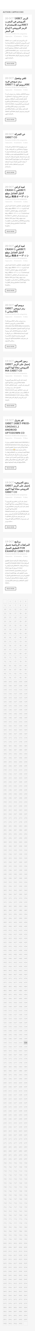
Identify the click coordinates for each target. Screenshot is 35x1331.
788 (20, 1231)
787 (15, 1231)
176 (10, 742)
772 (15, 1219)
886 (10, 1311)
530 (5, 1027)
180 (5, 746)
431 (10, 946)
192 (15, 754)
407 (15, 926)
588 (20, 1071)
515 (5, 1015)
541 (10, 1035)
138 (20, 710)
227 (15, 782)
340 (5, 874)
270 (5, 818)
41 (10, 633)
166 (10, 734)
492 (15, 994)
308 (20, 846)
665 (5, 1135)
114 (25, 690)
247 (15, 798)
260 (5, 810)
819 (25, 1255)
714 (25, 1171)
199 (25, 758)
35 (5, 629)
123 (20, 698)
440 (5, 954)
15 (5, 613)
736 (10, 1191)
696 (10, 1159)
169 (25, 734)
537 (15, 1031)
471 (10, 978)
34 (26, 625)
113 (20, 690)
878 (20, 1303)
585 (5, 1071)
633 (20, 1107)
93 (20, 674)
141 (10, 714)
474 (25, 978)
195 (5, 758)
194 (25, 754)
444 (25, 954)
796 (10, 1239)
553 (20, 1043)
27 (15, 621)
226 (10, 782)
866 (10, 1295)
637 (15, 1111)
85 (5, 670)
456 (10, 966)
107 (15, 686)
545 (5, 1039)
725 (5, 1183)
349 (25, 878)
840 (5, 1275)
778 (20, 1223)
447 (15, 958)
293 (20, 834)
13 (20, 609)
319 (25, 854)
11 (10, 609)
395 (5, 918)
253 (20, 802)
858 (20, 1287)
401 (10, 922)
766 (10, 1215)
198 (20, 758)
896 (10, 1319)
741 (10, 1195)
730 (5, 1187)
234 (25, 786)
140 (5, 714)
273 (20, 818)
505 (5, 1006)
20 (5, 617)
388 (20, 910)
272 (15, 818)
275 (5, 822)
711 (10, 1171)
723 (20, 1179)
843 (20, 1275)
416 (10, 934)
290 (5, 834)
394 (25, 914)
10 (5, 609)
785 (5, 1231)
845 (5, 1279)
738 (20, 1191)
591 (10, 1075)
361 (10, 890)
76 (10, 661)
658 (20, 1127)
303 (20, 842)
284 (25, 826)
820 (5, 1259)
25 (5, 621)
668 (20, 1135)
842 (15, 1275)
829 (25, 1263)
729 (25, 1183)
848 (20, 1279)
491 (10, 994)
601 (10, 1083)
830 (5, 1267)
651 (10, 1123)
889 (25, 1311)
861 (10, 1291)
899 (25, 1319)
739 (25, 1191)
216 (10, 774)
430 (5, 946)
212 (15, 770)
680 (5, 1147)
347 (15, 878)
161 (10, 730)
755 (5, 1207)
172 (15, 738)
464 (25, 970)
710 (5, 1171)
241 (10, 794)
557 (15, 1047)
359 (25, 886)
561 (10, 1051)
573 (20, 1059)
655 (5, 1127)
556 (10, 1047)
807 (15, 1247)
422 (15, 938)
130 (5, 706)
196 (10, 758)
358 (20, 886)
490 (5, 994)
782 (15, 1227)
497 (15, 998)
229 (25, 782)
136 (10, 710)
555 (5, 1047)
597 (15, 1079)
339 (25, 870)
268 (20, 814)
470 (5, 978)
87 (15, 670)
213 (20, 770)
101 (10, 682)
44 (26, 633)
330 (5, 866)
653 (20, 1123)
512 (15, 1010)
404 (25, 922)
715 (5, 1175)
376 (10, 902)
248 (20, 798)
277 (15, 822)
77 (15, 661)
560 (5, 1051)
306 (10, 846)
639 (25, 1111)
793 (20, 1235)
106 (10, 686)
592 (15, 1075)
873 (20, 1299)
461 (10, 970)
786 (10, 1231)
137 (15, 710)
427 (15, 942)
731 (10, 1187)
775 (5, 1223)
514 (25, 1010)
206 (10, 766)
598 (20, 1079)
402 (15, 922)
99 (26, 678)
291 (10, 834)
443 (20, 954)
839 (25, 1271)
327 (15, 862)
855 (5, 1287)
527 (15, 1023)
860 (5, 1291)
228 (20, 782)
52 (15, 641)
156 (10, 726)
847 (15, 1279)
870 (5, 1299)
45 (5, 637)
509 (25, 1006)
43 (20, 633)
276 (10, 822)
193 (20, 754)
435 (5, 950)
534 (25, 1027)
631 (10, 1107)
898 (20, 1319)
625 (5, 1103)
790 (5, 1235)
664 (25, 1131)
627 (15, 1103)
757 (15, 1207)
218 (20, 774)
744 (25, 1195)
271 (10, 818)
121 (10, 698)
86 (10, 670)
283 (20, 826)
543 (20, 1035)
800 (5, 1243)
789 (25, 1231)
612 (15, 1091)
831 (10, 1267)
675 (5, 1143)
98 (20, 678)
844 (25, 1275)
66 (10, 653)
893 (20, 1315)
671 (10, 1139)
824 (25, 1259)
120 (5, 698)
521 (10, 1019)
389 (25, 910)
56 (10, 645)
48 (20, 637)
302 (15, 842)
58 (20, 645)
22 (15, 617)
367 (15, 894)
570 (5, 1059)
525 (5, 1023)
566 (10, 1055)
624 (25, 1099)
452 (15, 962)
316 (10, 854)
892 (15, 1315)
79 (26, 661)
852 (15, 1283)
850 (5, 1283)
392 (15, 914)
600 (5, 1083)
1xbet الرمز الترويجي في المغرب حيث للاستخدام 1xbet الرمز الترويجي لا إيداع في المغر (16, 24)
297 (15, 838)
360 (5, 890)
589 (25, 1071)
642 (15, 1115)
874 (25, 1299)
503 (20, 1002)
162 (15, 730)
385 (5, 910)
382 (15, 906)
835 (5, 1271)
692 (15, 1155)
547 (15, 1039)
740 (5, 1195)
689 (25, 1151)
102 (15, 682)
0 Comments (18, 36)
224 (25, 778)
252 (15, 802)
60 (5, 649)
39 (26, 629)
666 (10, 1135)
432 (15, 946)
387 (15, 910)
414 (25, 930)
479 (25, 982)
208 (20, 766)
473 (20, 978)
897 (15, 1319)
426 (10, 942)
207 (15, 766)
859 (25, 1287)
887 (15, 1311)
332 (15, 866)
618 (20, 1095)
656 (10, 1127)
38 (20, 629)
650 (5, 1123)
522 (15, 1019)
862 (15, 1291)
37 (15, 629)
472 (15, 978)
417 (15, 934)
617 (15, 1095)
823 (20, 1259)
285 (5, 830)
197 (15, 758)
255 (5, 806)
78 (20, 661)
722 (15, 1179)
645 (5, 1119)
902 (15, 1323)
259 (25, 806)
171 (10, 738)
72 (15, 657)
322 (15, 858)
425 (5, 942)
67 (15, 653)
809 (25, 1247)
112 (15, 690)
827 (15, 1263)
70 (5, 657)
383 (20, 906)
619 (25, 1095)
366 (10, 894)
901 (10, 1323)
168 (20, 734)
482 (15, 986)
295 (5, 838)
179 (25, 742)
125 (5, 702)
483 (20, 986)
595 (5, 1079)
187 (15, 750)
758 (20, 1207)
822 (15, 1259)
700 (5, 1163)
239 (25, 790)
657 (15, 1127)
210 (5, 770)
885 (5, 1311)
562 (15, 1051)
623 (20, 1099)
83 (20, 665)
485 (5, 990)
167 (15, 734)
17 (15, 613)
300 (5, 842)
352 (15, 882)
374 (25, 898)
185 (5, 750)
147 (15, 718)
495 (5, 998)
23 (20, 617)
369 (25, 894)
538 (20, 1031)
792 (15, 1235)
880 (5, 1307)
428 (20, 942)
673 (20, 1139)
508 (20, 1006)
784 (25, 1227)
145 (5, 718)
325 (5, 862)
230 (5, 786)
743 (20, 1195)
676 (10, 1143)
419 (25, 934)
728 (20, 1183)
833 (20, 1267)
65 (5, 653)
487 (15, 990)
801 (10, 1243)
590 (5, 1075)
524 (25, 1019)
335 (5, 870)
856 (10, 1287)
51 (10, 641)
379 (25, 902)
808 (20, 1247)
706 (10, 1167)
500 (5, 1002)
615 (5, 1095)
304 (25, 842)
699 (25, 1159)
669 (25, 1135)
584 (25, 1067)
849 (25, 1279)
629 (25, 1103)
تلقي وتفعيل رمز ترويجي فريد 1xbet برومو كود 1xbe (17, 81)
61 (10, 649)
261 (10, 810)
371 (10, 898)
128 (20, 702)
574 (25, 1059)
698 (20, 1159)
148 (20, 718)
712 (15, 1171)
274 (25, 818)
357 (15, 886)
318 (20, 854)
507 (15, 1006)
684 (25, 1147)
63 (20, 649)
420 (5, 938)
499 (25, 998)
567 (15, 1055)
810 (5, 1251)
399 (25, 918)
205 (5, 766)
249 (25, 798)
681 (10, 1147)
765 (5, 1215)
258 (20, 806)
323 (20, 858)
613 (20, 1091)
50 (5, 641)
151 (10, 722)
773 (20, 1219)
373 (20, 898)
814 (25, 1251)
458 (20, 966)
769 (25, 1215)
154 (25, 722)
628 (20, 1103)
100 (5, 682)
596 (10, 1079)
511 (10, 1010)
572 (15, 1059)
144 (25, 714)
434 (25, 946)
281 (10, 826)
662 (15, 1131)
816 (10, 1255)
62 (15, 649)
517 (15, 1015)
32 (15, 625)
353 (20, 882)
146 (10, 718)
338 (20, 870)
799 (25, 1239)
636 (10, 1111)
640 (5, 1115)
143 (20, 714)
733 (20, 1187)
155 (5, 726)
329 (25, 862)
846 (10, 1279)
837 (15, 1271)
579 (25, 1063)
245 (5, 798)
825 (5, 1263)
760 (5, 1211)
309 (25, 846)
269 (25, 814)
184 (25, 746)
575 (5, 1063)
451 (10, 962)
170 (5, 738)
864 (25, 1291)
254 (25, 802)
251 (10, 802)
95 (5, 678)
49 (26, 637)
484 (25, 986)
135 (5, 710)
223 (20, 778)
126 (10, 702)
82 (15, 665)
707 (15, 1167)
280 (5, 826)
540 (5, 1035)
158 (20, 726)
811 (10, 1251)
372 (15, 898)
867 (15, 1295)
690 (5, 1155)
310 (5, 850)
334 (25, 866)
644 (25, 1115)
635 (5, 1111)
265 (5, 814)
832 (15, 1267)
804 (25, 1243)
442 (15, 954)
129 (25, 702)
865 (5, 1295)
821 (10, 1259)
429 (25, 942)
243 (20, 794)
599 (25, 1079)
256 (10, 806)
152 (15, 722)
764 (25, 1211)
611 (10, 1091)
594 (25, 1075)
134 (25, 706)
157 (15, 726)
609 (25, 1087)
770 (5, 1219)
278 (20, 822)
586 (10, 1071)
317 (15, 854)
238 (20, 790)
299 (25, 838)
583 (20, 1067)
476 (10, 982)
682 (15, 1147)
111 (10, 690)
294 (25, 834)
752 (15, 1203)
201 (10, 762)
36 (10, 629)
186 (10, 750)
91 (10, 674)
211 (10, 770)
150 (5, 722)
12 (15, 609)
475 (5, 982)
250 (5, 802)
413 (20, 930)
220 (5, 778)
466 (10, 974)
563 (20, 1051)
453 (20, 962)
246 (10, 798)
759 (25, 1207)
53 (20, 641)
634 (25, 1107)
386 (10, 910)
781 (10, 1227)
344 (25, 874)
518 (20, 1015)
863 (20, 1291)
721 (10, 1179)
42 (15, 633)
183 (20, 746)
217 (15, 774)
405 (5, 926)
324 (25, 858)
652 (15, 1123)
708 (20, 1167)
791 (10, 1235)
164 (25, 730)
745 (5, 1199)
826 (10, 1263)
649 (25, 1119)
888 (20, 1311)
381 (10, 906)
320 (5, 858)
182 (15, 746)
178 (20, 742)
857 (15, 1287)
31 (10, 625)
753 (20, 1203)
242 (15, 794)
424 (25, 938)
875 (5, 1303)
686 (10, 1151)
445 (5, 958)
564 (25, 1051)
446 (10, 958)
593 (20, 1075)
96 (10, 678)
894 (25, 1315)
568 (20, 1055)
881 (10, 1307)
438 (20, 950)
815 (5, 1255)
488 (20, 990)
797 (15, 1239)
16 (10, 613)
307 (15, 846)
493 (20, 994)
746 (10, 1199)
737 (15, 1191)
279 (25, 822)
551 (10, 1043)
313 (20, 850)
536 (10, 1031)
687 (15, 1151)
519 (25, 1015)
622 (15, 1099)
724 (25, 1179)
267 (15, 814)
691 (10, 1155)
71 (10, 657)
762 (15, 1211)
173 (20, 738)
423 (20, 938)
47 (15, 637)
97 (15, 678)
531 (10, 1027)
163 (20, 730)
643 (20, 1115)
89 (26, 670)
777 (15, 1223)
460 (5, 970)
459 (25, 966)
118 (20, 694)
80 (5, 665)
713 (20, 1171)
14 (26, 609)
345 (5, 878)
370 (5, 898)
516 (10, 1015)
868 (20, 1295)
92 (15, 674)
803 (20, 1243)
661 (10, 1131)
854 (25, 1283)
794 (25, 1235)
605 (5, 1087)
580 (5, 1067)
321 (10, 858)
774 (25, 1219)
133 (20, 706)
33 (20, 625)
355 (5, 886)
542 (15, 1035)
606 (10, 1087)
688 (20, 1151)
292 (15, 834)
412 (15, 930)
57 (15, 645)
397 (15, 918)
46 (10, 637)
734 (25, 1187)
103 (20, 682)
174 (25, 738)
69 (26, 653)
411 (10, 930)
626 (10, 1103)
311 (10, 850)
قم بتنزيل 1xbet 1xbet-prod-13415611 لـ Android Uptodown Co (17, 426)
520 (5, 1019)
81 (10, 665)
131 (10, 706)
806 (10, 1247)
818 (20, 1255)
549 (25, 1039)
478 (20, 982)
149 (25, 718)
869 (25, 1295)
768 (20, 1215)
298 (20, 838)
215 (5, 774)
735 (5, 1191)
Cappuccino (8, 36)
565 (5, 1055)
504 (25, 1002)
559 (25, 1047)
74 (26, 657)
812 (15, 1251)
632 (15, 1107)
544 (25, 1035)
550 (5, 1043)
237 (15, 790)
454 (25, 962)
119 (25, 694)
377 (15, 902)
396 (10, 918)
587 (15, 1071)
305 (5, 846)
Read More (10, 63)
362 (15, 890)
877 (15, 1303)
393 (20, 914)
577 (15, 1063)
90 (5, 674)
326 (10, 862)
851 (10, 1283)
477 (15, 982)
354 (25, 882)
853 (20, 1283)
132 (15, 706)
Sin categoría (21, 34)
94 (26, 674)
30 (5, 625)
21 (10, 617)
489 (25, 990)
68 (20, 653)
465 (5, 974)
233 (20, 786)
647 (15, 1119)
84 (26, 665)
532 (15, 1027)
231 (10, 786)
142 (15, 714)
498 (20, 998)
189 (25, 750)
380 (5, 906)
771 (10, 1219)
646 (10, 1119)
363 (20, 890)
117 (15, 694)
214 (25, 770)
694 (25, 1155)
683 (20, 1147)
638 (20, 1111)
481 (10, 986)
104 (25, 682)
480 (5, 986)
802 (15, 1243)
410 (5, 930)
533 (20, 1027)
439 (25, 950)
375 (5, 902)
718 (20, 1175)
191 (10, 754)
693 (20, 1155)
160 (5, 730)
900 (5, 1323)
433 (20, 946)
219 (25, 774)
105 (5, 686)
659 (25, 1127)
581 (10, 1067)
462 (15, 970)
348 (20, 878)
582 (15, 1067)
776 (10, 1223)
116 (10, 694)
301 (10, 842)
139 (25, 710)
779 (25, 1223)
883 (20, 1307)
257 (15, 806)
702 (15, 1163)
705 (5, 1167)
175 (5, 742)
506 (10, 1006)
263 (20, 810)
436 (10, 950)
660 (5, 1131)
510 (5, 1010)
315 (5, 854)
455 (5, 966)
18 (20, 613)
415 (5, 934)
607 (15, 1087)
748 (20, 1199)
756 (10, 1207)
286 (10, 830)
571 (10, 1059)
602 (15, 1083)
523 (20, 1019)
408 (20, 926)
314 (25, 850)
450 (5, 962)
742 (15, 1195)
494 (25, 994)
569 (25, 1055)
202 (15, 762)
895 (5, 1319)
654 (25, 1123)
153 (20, 722)
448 (20, 958)
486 (10, 990)
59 (26, 645)
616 (10, 1095)
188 (20, 750)
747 (15, 1199)
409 (25, 926)
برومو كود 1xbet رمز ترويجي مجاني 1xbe (15, 308)
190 (5, 754)
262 (15, 810)
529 (25, 1023)
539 (25, 1031)
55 (5, 645)
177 (15, 742)
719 (25, 1175)
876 (10, 1303)
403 (20, 922)
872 (15, 1299)
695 (5, 1159)
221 (10, 778)
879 (25, 1303)
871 (10, 1299)
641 (10, 1115)
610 (5, 1091)
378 (20, 902)
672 (15, 1139)
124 (25, 698)
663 (20, 1131)
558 (20, 1047)
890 (5, 1315)
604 (25, 1083)
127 (15, 702)
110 (5, 690)
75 (5, 661)
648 (20, 1119)
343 (20, 874)
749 (25, 1199)
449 (25, 958)
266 (10, 814)
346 (10, 878)
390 (5, 914)
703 (20, 1163)
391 (10, 914)
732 (15, 1187)
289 (25, 830)
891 (10, 1315)
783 (20, 1227)
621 (10, 1099)
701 (10, 1163)
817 (15, 1255)
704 (25, 1163)
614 (25, 1091)
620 (5, 1099)
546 (10, 1039)
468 (20, 974)
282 (15, 826)
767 (15, 1215)
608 (20, 1087)
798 (20, 1239)
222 (15, 778)
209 (25, 766)
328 (20, 862)
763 (20, 1211)
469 (25, 974)
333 (20, 866)
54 (26, 641)
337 (15, 870)
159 (25, 726)
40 (5, 633)
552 (15, 1043)
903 (20, 1323)
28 (20, 621)
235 (5, 790)
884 (25, 1307)
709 (25, 1167)
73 (20, 657)
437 (15, 950)
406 (10, 926)
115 (5, 694)
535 (5, 1031)
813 (20, 1251)
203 (20, 762)
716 (10, 1175)
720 (5, 1179)
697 (15, 1159)
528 (20, 1023)
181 (10, 746)
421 (10, 938)
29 (26, 621)
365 (5, 894)
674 (25, 1139)
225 (5, 782)
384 (25, 906)
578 (20, 1063)
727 (15, 1183)
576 (10, 1063)
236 (10, 790)
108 (20, 686)
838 (20, 1271)
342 (15, 874)
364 (25, 890)
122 (15, 698)
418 (20, 934)
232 (15, 786)
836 (10, 1271)
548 (20, 1039)
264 (25, 810)
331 (10, 866)
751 (10, 1203)
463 (20, 970)
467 (15, 974)
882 (15, 1307)
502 (15, 1002)
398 (20, 918)
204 (25, 762)
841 (10, 1275)
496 (10, 998)
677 (15, 1143)
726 (10, 1183)
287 (15, 830)
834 (25, 1267)
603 (20, 1083)
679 (25, 1143)
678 (20, 1143)
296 (10, 838)
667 (15, 1135)
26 (10, 621)
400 (5, 922)
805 (5, 1247)
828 (20, 1263)
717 (15, 1175)
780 (5, 1227)
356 (10, 886)
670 (5, 1139)
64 (26, 649)
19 (26, 613)
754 (25, 1203)
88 (20, 670)
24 (26, 617)
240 (5, 794)
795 (5, 1239)
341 (10, 874)
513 (20, 1010)
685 (5, 1151)
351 (10, 882)
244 (25, 794)
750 (5, 1203)
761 (10, 1211)
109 (25, 686)
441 (10, 954)
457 (15, 966)
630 (5, 1107)
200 (5, 762)
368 (20, 894)
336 (10, 870)
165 (5, 734)
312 (15, 850)
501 (10, 1002)
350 (5, 882)
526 (10, 1023)
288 (20, 830)
